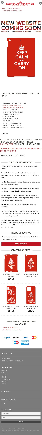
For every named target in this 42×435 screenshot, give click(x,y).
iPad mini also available (12, 105)
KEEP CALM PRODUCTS (13, 8)
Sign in (4, 361)
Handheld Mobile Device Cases (12, 10)
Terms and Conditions (19, 430)
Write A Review (21, 244)
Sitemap (3, 383)
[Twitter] (4, 403)
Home (3, 8)
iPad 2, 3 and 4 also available (14, 107)
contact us (6, 144)
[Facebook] (1, 403)
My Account (5, 358)
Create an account (16, 361)
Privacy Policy (9, 430)
